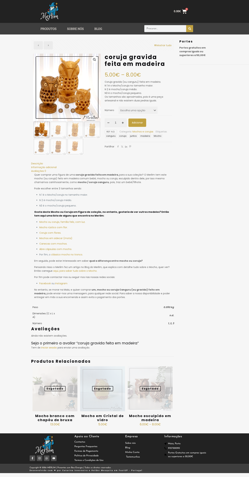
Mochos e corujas (142, 131)
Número (109, 110)
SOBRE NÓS (75, 29)
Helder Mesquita (102, 470)
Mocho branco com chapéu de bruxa (55, 417)
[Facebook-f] (32, 458)
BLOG (98, 29)
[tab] (102, 163)
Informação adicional (44, 167)
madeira (145, 135)
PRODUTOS (48, 29)
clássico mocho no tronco (66, 254)
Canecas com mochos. (53, 243)
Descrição (37, 163)
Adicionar (137, 122)
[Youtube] (54, 458)
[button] (49, 29)
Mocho (157, 135)
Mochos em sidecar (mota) (55, 238)
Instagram (61, 283)
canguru (111, 135)
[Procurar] (189, 28)
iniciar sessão (49, 347)
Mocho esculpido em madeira (150, 417)
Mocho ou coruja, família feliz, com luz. (62, 222)
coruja (122, 135)
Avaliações (38, 171)
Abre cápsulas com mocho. (55, 249)
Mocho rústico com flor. (53, 227)
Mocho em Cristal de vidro (102, 417)
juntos (133, 135)
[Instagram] (39, 458)
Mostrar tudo (164, 45)
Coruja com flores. (50, 233)
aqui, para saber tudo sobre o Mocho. (75, 271)
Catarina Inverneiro (75, 470)
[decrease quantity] (108, 122)
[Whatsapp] (46, 458)
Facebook (45, 283)
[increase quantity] (123, 122)
